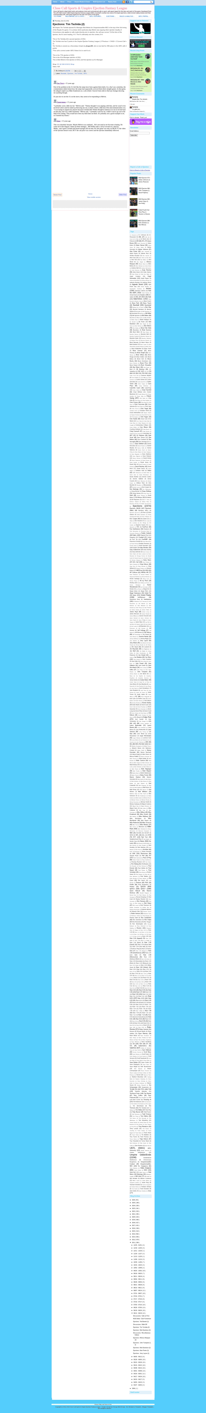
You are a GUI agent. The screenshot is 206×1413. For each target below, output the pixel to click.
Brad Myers (146, 332)
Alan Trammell (145, 251)
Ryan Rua (138, 1039)
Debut (149, 470)
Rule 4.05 (148, 979)
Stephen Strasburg (140, 1079)
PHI (143, 855)
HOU (146, 570)
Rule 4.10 (135, 983)
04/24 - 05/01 (138, 1373)
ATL (143, 241)
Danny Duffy (140, 448)
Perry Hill (147, 874)
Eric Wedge (143, 522)
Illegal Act (146, 589)
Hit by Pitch (144, 580)
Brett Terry (148, 346)
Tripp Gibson (144, 1139)
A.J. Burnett (133, 235)
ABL (140, 237)
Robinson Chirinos (136, 915)
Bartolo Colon (138, 301)
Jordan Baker (144, 680)
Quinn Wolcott (135, 891)
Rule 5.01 (132, 988)
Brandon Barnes (134, 334)
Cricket (131, 433)
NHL (143, 835)
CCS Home (57, 16)
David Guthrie (133, 462)
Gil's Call (135, 562)
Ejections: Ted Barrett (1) (141, 1321)
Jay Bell (147, 622)
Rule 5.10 (145, 994)
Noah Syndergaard (134, 851)
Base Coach (147, 301)
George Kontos (141, 556)
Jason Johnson (145, 618)
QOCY (143, 889)
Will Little (138, 1176)
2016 (133, 1228)
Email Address (134, 131)
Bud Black (136, 367)
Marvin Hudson (135, 777)
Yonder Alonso (135, 1186)
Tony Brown (139, 1124)
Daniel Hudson (141, 445)
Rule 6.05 (148, 1000)
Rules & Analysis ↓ (127, 16)
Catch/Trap (148, 388)
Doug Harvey (137, 493)
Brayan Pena (135, 340)
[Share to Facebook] (85, 71)
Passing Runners (137, 862)
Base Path (135, 303)
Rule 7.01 (148, 1004)
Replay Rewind (140, 899)
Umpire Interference (137, 1152)
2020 (133, 1217)
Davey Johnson (137, 458)
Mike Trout (135, 824)
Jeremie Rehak (143, 636)
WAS (145, 1170)
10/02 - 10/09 (138, 1268)
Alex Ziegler (140, 261)
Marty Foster (144, 775)
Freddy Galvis (133, 545)
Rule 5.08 (148, 992)
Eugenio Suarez (141, 525)
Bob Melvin (147, 326)
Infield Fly (148, 593)
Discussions (147, 485)
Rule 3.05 (135, 973)
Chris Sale (148, 406)
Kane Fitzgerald (145, 696)
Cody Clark (146, 421)
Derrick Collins (146, 476)
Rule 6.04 (139, 1000)
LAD (134, 723)
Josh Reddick (134, 690)
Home (90, 194)
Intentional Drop (135, 599)
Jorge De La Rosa (144, 682)
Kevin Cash (145, 704)
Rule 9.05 (146, 1025)
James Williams (133, 615)
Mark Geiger (137, 762)
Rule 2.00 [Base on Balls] (142, 940)
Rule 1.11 (137, 932)
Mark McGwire (137, 766)
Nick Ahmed (139, 843)
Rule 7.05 (142, 1008)
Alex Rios (148, 257)
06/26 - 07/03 (138, 1307)
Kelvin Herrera (138, 700)
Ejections (70, 73)
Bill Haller (138, 311)
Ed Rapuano (135, 499)
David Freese (145, 460)
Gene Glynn (133, 553)
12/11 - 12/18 (138, 1251)
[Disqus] (90, 106)
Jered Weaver (133, 636)
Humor (147, 582)
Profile (132, 884)
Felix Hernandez (134, 531)
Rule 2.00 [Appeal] (136, 938)
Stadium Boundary (137, 1077)
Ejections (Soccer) (134, 512)
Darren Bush (141, 450)
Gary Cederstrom (135, 549)
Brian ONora (140, 355)
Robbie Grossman (134, 907)
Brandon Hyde (134, 338)
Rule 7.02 (136, 1006)
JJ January (144, 601)
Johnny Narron (133, 673)
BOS (143, 297)
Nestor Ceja (133, 841)
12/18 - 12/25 (138, 1248)
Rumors (132, 1031)
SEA (140, 1044)
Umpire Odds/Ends (140, 1154)
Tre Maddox (145, 1134)
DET (131, 435)
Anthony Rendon (135, 282)
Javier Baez (139, 622)
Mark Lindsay (143, 764)
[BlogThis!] (80, 71)
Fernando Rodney (134, 533)
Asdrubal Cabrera (140, 290)
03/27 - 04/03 (138, 1385)
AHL (146, 237)
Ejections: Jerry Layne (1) (141, 1353)
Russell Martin (141, 1031)
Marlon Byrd (135, 773)
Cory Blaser (144, 427)
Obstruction (144, 853)
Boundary (136, 330)
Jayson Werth (140, 624)
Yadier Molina (145, 1180)
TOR (149, 1089)
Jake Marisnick (141, 605)
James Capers (135, 609)
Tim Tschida (79, 73)
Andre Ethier (148, 266)
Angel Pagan (145, 278)
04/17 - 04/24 (138, 1376)
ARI (137, 241)
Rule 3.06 (143, 973)
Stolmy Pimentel (141, 1085)
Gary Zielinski (136, 551)
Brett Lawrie (143, 344)
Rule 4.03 (133, 979)
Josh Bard (134, 688)
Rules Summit (143, 1029)
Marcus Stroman (145, 756)
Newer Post (57, 195)
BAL (137, 297)
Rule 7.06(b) (139, 1010)
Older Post (122, 194)
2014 (133, 1234)
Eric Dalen (144, 518)
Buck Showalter (146, 365)
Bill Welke (145, 315)
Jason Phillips (142, 620)
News (142, 841)
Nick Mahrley (141, 847)
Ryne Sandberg (146, 1041)
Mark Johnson (145, 762)
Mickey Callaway (135, 804)
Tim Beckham (147, 1101)
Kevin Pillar (139, 711)
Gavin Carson (146, 551)
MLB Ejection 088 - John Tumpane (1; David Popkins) (144, 190)
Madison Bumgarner (137, 746)
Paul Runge (141, 870)
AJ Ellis (136, 239)
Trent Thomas (144, 1136)
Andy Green (136, 272)
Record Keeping (141, 897)
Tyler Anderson (133, 1143)
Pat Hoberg (134, 864)
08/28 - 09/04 (138, 1282)
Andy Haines (147, 272)
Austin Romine (145, 292)
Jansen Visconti (143, 615)
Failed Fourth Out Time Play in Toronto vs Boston (144, 212)
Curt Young (138, 433)
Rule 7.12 (133, 1015)
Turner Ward (145, 1141)
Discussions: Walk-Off (140, 1324)
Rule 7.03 (145, 1006)
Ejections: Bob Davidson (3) (142, 1330)
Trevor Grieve (133, 1139)
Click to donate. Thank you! (138, 117)
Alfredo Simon (142, 264)
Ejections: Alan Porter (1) (141, 1350)
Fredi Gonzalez (143, 545)
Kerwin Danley (146, 703)
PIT (150, 855)
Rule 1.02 (143, 930)
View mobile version (94, 197)
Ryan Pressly (142, 1037)
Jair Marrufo (142, 603)
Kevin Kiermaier (142, 709)
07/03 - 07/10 (138, 1305)
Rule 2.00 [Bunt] (135, 942)
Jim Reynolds (134, 649)
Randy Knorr (133, 895)
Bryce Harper (134, 365)
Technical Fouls (135, 1093)
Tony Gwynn (148, 1124)
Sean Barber (134, 1062)
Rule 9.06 (132, 1027)
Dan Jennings (143, 441)
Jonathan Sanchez (143, 678)
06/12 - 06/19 (138, 1313)
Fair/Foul (145, 527)
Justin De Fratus (140, 692)
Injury (134, 595)
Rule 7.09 (136, 1012)
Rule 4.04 (140, 979)
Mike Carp (142, 810)
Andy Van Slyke (145, 274)
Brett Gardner (134, 344)
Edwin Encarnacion (146, 503)
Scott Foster (145, 1054)
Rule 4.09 (148, 981)
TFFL (142, 1089)
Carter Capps (141, 383)
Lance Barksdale (136, 725)
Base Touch (147, 303)
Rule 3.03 (148, 971)
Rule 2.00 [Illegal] (141, 950)
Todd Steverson (136, 1114)
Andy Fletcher (146, 270)
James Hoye (134, 612)
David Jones (144, 462)
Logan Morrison (137, 738)
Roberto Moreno (146, 909)
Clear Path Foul (146, 414)
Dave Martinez (146, 454)
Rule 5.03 (147, 988)
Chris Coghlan (145, 400)
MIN (136, 744)
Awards (142, 295)
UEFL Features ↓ (95, 16)
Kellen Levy (141, 698)
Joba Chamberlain (141, 653)
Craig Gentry (146, 431)
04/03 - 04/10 (138, 1382)
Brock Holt (140, 359)
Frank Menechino (146, 541)
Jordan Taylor (133, 682)
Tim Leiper (148, 1103)
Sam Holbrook (146, 1050)
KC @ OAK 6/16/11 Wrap (65, 64)
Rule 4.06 (134, 981)
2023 (133, 1208)
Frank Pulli (134, 543)
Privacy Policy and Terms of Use (103, 1404)
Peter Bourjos (133, 878)
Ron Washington (137, 924)
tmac (149, 1191)
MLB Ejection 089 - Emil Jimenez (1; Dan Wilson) (144, 223)
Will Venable (133, 1178)
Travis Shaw (147, 1132)
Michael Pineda (145, 799)
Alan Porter (133, 251)
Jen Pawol (146, 634)
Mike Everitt (144, 814)
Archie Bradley (145, 286)
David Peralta (142, 464)
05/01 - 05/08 (138, 1371)
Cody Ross (133, 423)
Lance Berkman (142, 727)
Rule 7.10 (145, 1012)
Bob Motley (136, 328)
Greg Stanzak (141, 566)
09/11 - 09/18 (138, 1276)
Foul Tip (135, 539)
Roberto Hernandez (135, 909)
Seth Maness (138, 1068)
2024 (133, 1205)
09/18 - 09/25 (138, 1273)
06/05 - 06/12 (138, 1356)
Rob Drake (147, 903)
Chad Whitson (137, 392)
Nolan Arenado (146, 851)
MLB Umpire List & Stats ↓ (75, 16)
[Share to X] (82, 71)
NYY (134, 837)
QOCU (132, 889)
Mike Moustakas (135, 818)
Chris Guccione (139, 404)
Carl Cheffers (135, 377)
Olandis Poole (134, 855)
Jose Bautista (142, 684)
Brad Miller (136, 332)
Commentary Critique (142, 425)
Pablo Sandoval (137, 857)
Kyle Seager (142, 721)
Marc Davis (145, 754)
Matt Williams (142, 791)
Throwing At (147, 1099)
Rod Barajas (146, 915)
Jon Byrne (143, 673)
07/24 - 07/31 (138, 1296)
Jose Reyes (148, 686)
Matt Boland (140, 783)
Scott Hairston (133, 1056)
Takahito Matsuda (141, 1091)
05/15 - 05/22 (138, 1365)
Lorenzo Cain (147, 738)
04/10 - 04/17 (138, 1379)
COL (140, 373)
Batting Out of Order (138, 307)
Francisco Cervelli (135, 541)
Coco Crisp (139, 421)
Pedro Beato (142, 872)
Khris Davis (143, 713)
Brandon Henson (145, 336)
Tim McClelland (138, 1106)
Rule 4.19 (146, 986)
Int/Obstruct (141, 597)
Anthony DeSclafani (135, 280)
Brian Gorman (137, 350)
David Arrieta (147, 458)
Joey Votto (135, 661)
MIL (131, 744)
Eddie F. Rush (145, 499)
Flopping (132, 537)
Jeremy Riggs (144, 638)
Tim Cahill (133, 1103)
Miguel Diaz (136, 806)
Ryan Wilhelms (135, 1041)
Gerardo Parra (147, 558)
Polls (146, 882)
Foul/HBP (145, 539)
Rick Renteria (141, 901)
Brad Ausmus (146, 330)
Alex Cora (133, 257)
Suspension (145, 1087)
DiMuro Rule (140, 483)
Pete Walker (144, 876)
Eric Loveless (133, 522)
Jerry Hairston (133, 640)
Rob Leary (135, 905)
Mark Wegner (146, 771)
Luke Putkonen (140, 742)
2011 (133, 1242)
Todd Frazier (147, 1112)
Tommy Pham (143, 1122)
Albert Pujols (134, 253)
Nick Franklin (142, 845)
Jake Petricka (147, 607)
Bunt (131, 369)
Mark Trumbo (136, 771)
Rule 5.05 (142, 990)
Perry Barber (139, 874)
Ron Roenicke (137, 922)
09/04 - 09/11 (138, 1279)
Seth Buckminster (145, 1066)
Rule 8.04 (134, 1021)
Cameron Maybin (146, 375)
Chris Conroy (134, 402)
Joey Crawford (146, 659)
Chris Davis (144, 402)
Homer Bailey (140, 582)
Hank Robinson (134, 574)
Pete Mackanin (134, 876)
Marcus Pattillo (134, 756)
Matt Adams (141, 779)
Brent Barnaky (134, 342)
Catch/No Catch (135, 388)
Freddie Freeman (144, 543)
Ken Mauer (148, 700)
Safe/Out (133, 1048)
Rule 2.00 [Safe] (134, 965)
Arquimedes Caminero (136, 288)
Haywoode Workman (135, 576)
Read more (139, 65)
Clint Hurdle (133, 419)
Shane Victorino (145, 1070)
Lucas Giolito (135, 740)
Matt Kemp (133, 789)
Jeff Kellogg (141, 630)
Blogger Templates (148, 1407)
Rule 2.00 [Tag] (134, 969)
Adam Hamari (140, 245)
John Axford (144, 661)
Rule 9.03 (132, 1025)
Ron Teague (147, 922)
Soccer (138, 1074)
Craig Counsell (134, 431)
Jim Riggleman (145, 649)
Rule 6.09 (139, 1004)
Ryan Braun (133, 1035)
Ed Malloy (148, 497)
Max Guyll (143, 793)
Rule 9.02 (146, 1023)
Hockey (132, 582)
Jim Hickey (148, 644)
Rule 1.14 (136, 934)
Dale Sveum (141, 437)
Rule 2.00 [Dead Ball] (144, 944)
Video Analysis (145, 1168)
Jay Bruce (132, 624)
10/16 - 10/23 (138, 1265)
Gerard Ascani (138, 558)
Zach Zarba (133, 1191)
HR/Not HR (144, 572)
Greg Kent (132, 566)
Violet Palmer (137, 1170)
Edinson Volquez (134, 501)
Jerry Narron (143, 642)
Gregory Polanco (140, 568)
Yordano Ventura (146, 1186)
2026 (133, 1200)
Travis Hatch (138, 1132)
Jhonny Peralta (139, 644)
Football (141, 537)
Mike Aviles (143, 808)
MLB (142, 744)
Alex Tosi (134, 259)
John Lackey (143, 667)
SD (134, 1044)
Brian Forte (147, 348)
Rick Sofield (138, 903)
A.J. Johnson (142, 235)
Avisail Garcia (134, 295)
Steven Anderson (139, 1083)
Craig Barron (146, 429)
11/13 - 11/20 (138, 1256)
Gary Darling (147, 549)
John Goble (142, 665)
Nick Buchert (133, 845)
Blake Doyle (135, 319)
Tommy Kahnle (133, 1122)
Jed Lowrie (134, 626)
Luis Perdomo (143, 740)
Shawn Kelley (142, 1072)
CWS (146, 373)
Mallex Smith (140, 750)
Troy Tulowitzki (134, 1141)
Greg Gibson (144, 564)
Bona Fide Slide (146, 328)
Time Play (148, 1110)
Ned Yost (144, 837)
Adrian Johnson (143, 249)
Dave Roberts (147, 456)
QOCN (143, 886)
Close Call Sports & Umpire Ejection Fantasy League (90, 7)
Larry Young (142, 731)
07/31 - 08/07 (138, 1293)
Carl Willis (143, 377)
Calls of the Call (134, 375)
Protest (132, 886)
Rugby (136, 930)
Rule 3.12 (137, 975)
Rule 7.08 (148, 1010)
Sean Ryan (146, 1064)
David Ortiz (133, 464)
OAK (133, 853)
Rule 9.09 (141, 1027)
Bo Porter (142, 321)
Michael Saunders (134, 802)
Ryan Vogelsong (147, 1039)
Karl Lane (133, 698)
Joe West (148, 657)
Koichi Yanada (142, 715)
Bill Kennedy (133, 313)
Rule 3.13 (144, 975)
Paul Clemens (142, 866)
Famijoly (135, 97)
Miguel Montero (145, 806)
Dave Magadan (136, 454)
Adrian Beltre (140, 247)
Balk (149, 297)
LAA (149, 721)
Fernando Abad (145, 531)
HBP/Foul (139, 570)
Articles (148, 288)
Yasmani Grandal (135, 1184)
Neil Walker (146, 839)
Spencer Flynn (147, 1074)
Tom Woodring (143, 1120)
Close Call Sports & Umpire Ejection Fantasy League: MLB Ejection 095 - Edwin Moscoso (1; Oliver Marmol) (138, 111)
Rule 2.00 (145, 936)
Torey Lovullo (134, 1128)
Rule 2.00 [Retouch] (142, 963)
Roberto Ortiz (136, 911)
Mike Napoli (144, 820)
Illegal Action (134, 591)
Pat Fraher (148, 862)
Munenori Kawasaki (144, 831)
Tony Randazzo (143, 1126)
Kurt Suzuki (139, 719)
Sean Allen (146, 1060)
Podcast (138, 882)
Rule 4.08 (141, 981)
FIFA (138, 527)
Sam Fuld (137, 1050)
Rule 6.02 (141, 998)
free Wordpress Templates (134, 1407)
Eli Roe (143, 512)
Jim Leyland (145, 647)
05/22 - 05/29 (138, 1362)
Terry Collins (138, 1095)
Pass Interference (146, 859)
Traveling (132, 1130)
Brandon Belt (145, 334)
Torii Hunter (146, 1128)
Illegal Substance (135, 593)
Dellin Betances (137, 472)
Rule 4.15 (137, 986)
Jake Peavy (139, 607)
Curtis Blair (146, 433)
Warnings (140, 1174)
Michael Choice (135, 799)
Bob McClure (138, 325)
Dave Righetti (136, 456)
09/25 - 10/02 (138, 1270)
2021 (133, 1214)
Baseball (64, 73)
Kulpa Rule (147, 717)
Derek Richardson (144, 474)
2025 (133, 1203)
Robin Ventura (135, 913)
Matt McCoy (143, 789)
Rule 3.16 (137, 977)
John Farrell (140, 663)
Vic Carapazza (143, 1166)
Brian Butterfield (136, 348)
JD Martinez (136, 601)
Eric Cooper (133, 518)
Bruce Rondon (133, 363)
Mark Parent (135, 769)
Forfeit (149, 537)
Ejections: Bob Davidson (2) (142, 1347)
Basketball (148, 305)
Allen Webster (139, 266)
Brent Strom (145, 342)
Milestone (141, 826)
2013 (133, 1237)
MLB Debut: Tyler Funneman (142, 1318)
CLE (134, 373)
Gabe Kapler (133, 547)
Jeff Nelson (147, 632)
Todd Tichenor (146, 1114)
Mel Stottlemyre (142, 795)
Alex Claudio (145, 255)
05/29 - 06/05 (138, 1359)
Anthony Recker (145, 280)
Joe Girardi (141, 655)
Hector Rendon (145, 576)
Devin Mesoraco (141, 481)
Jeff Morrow (138, 632)
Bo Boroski (133, 321)
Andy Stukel (135, 274)
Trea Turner (133, 1136)
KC (136, 696)
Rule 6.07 (143, 1002)
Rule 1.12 (144, 932)
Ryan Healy (133, 1037)
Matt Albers (148, 779)
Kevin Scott (148, 711)
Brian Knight (141, 352)
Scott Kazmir (142, 1056)
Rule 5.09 (135, 994)
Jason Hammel (134, 618)
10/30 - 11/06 (138, 1262)
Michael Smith (145, 802)
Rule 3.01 (140, 971)
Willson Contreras (145, 1178)
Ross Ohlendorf (141, 926)
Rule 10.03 (137, 936)
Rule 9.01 (137, 1023)
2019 (133, 1220)
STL (131, 1046)
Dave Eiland (138, 452)
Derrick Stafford (138, 478)
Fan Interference (135, 529)
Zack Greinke (142, 1191)
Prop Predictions (143, 884)
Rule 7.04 (133, 1008)
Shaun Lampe (133, 1072)
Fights (134, 535)
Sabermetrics (143, 1046)
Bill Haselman (146, 311)
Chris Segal (144, 408)
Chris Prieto (140, 406)
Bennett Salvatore (138, 309)
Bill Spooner (136, 315)
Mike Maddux (133, 816)
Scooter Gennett (137, 1052)
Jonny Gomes (134, 680)
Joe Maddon (138, 657)
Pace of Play (147, 858)
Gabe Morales (143, 547)
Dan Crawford (142, 439)
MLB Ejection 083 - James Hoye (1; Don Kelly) (144, 201)
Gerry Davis (147, 560)
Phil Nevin (141, 880)
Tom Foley (135, 1116)
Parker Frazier (136, 859)
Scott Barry (147, 1052)
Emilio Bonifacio (141, 514)
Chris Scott (135, 408)
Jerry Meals (133, 643)
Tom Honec (133, 1118)
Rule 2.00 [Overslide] (136, 961)
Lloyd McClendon (145, 736)
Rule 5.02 (139, 988)
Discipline (139, 485)
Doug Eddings (146, 491)
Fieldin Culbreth (146, 533)
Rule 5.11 (133, 996)
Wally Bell (133, 1172)
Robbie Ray (145, 907)
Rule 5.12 (141, 996)
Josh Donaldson (144, 688)
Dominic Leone (136, 487)
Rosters (139, 928)
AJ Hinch (143, 239)
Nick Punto (138, 849)
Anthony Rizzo (146, 282)
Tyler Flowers (139, 1145)
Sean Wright (133, 1066)
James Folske (145, 609)
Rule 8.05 (142, 1021)
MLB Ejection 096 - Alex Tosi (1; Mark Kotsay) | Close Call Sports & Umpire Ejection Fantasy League (138, 101)
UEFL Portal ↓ (144, 16)
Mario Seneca (133, 758)
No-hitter (145, 849)
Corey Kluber (133, 427)
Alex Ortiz (141, 257)
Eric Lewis (146, 520)
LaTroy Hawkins (144, 723)
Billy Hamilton (148, 317)
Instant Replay (146, 595)
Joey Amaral (136, 659)
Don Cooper (145, 487)
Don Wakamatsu (147, 489)
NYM (149, 835)
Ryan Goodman (145, 1035)
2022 (133, 1211)
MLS (149, 744)
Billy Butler (132, 317)
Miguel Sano (133, 808)
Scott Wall (139, 1060)
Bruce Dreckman (143, 361)
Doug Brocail (135, 491)
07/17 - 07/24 (138, 1299)
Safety (142, 1048)
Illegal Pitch (144, 591)
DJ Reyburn (140, 435)
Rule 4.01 (146, 977)
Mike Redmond (134, 822)
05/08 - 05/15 (138, 1368)
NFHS (131, 835)
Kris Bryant (137, 717)
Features (146, 529)
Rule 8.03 (148, 1019)
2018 (133, 1222)
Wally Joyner (142, 1172)
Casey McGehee (143, 385)
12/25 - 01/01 (138, 1245)
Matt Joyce (146, 787)
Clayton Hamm (147, 412)
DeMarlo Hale (140, 470)
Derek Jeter (133, 474)
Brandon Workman (146, 338)
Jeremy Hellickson (134, 638)
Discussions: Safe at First (141, 1316)
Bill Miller (148, 313)
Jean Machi (148, 624)
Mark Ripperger (146, 769)
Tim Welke (139, 1110)
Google (103, 1407)
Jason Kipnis (133, 620)
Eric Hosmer (138, 520)
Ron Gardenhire (146, 917)
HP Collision (134, 572)
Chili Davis (142, 398)
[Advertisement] (78, 204)
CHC (139, 371)
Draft (131, 495)
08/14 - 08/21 (138, 1288)
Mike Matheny (143, 816)
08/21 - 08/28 (138, 1285)
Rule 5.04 (133, 990)
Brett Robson (140, 346)
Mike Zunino (133, 826)
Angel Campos (135, 276)
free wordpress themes (104, 1408)
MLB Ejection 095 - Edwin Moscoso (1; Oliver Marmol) (137, 82)
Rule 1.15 (144, 934)
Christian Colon (133, 410)
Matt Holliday (138, 787)
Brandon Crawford (134, 336)
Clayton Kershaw (135, 414)
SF (147, 1044)
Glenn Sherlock (134, 564)
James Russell (145, 613)
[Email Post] (74, 71)
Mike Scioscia (146, 822)
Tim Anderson (137, 1101)
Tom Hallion (144, 1116)
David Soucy (141, 468)
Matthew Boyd (133, 793)
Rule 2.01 (146, 969)
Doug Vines (146, 493)
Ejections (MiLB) (135, 508)
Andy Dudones (135, 270)
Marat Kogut (136, 754)
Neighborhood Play (135, 839)
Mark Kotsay (133, 764)
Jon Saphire (139, 676)
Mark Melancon (147, 766)
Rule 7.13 (141, 1015)
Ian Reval (138, 589)
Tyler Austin (143, 1143)
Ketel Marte (136, 704)
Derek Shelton (134, 476)
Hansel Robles (145, 574)
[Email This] (77, 71)
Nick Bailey (146, 843)
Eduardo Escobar (134, 503)
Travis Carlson (141, 1130)
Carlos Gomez (140, 379)
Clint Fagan (144, 417)
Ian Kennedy (144, 587)
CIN (150, 371)
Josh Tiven (143, 690)
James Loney (145, 611)
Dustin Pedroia (141, 495)
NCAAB (138, 833)
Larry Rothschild (140, 729)
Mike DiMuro (141, 812)
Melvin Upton (139, 797)
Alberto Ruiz (145, 253)
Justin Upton (141, 694)
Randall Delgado (144, 893)
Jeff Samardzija (136, 634)
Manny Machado (146, 752)
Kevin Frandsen (142, 706)
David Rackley (139, 466)
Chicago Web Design (119, 1407)
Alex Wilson (143, 259)
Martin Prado (135, 775)
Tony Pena (134, 1126)
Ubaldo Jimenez (145, 1150)
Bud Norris (146, 367)
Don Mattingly (134, 489)
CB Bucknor (140, 369)
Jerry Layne (144, 640)
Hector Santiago (135, 578)
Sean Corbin (145, 1062)
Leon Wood (140, 733)
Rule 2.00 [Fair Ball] (139, 946)
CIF (145, 371)
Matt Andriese (134, 781)
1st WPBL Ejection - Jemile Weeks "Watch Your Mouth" (136, 57)
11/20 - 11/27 (138, 1253)
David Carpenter (136, 460)
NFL (137, 835)
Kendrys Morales (136, 702)
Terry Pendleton (143, 1097)
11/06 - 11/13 (138, 1259)
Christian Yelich (144, 410)
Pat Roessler (133, 866)
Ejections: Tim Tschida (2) (141, 1327)
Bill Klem (141, 313)
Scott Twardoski (141, 1058)
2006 (133, 1388)
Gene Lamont (142, 553)
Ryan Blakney (143, 1033)
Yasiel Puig (145, 1182)
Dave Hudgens (147, 452)
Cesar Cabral (136, 390)
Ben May (148, 307)
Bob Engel (143, 323)
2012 (133, 1239)
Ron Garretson (137, 919)
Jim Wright (142, 651)
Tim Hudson (141, 1103)
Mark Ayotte (142, 758)
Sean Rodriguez (135, 1064)
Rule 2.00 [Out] (145, 959)
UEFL (85, 73)
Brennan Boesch (145, 340)
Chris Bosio (137, 400)
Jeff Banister (142, 626)
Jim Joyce (134, 647)
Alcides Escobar (135, 255)
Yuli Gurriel (135, 1188)
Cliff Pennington (134, 416)
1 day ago (132, 104)
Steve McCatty (141, 1081)
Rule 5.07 (139, 992)
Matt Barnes (144, 781)
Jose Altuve (133, 684)
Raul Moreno (142, 895)
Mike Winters (144, 824)
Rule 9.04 (139, 1025)
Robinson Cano (147, 913)
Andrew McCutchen (146, 268)
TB (131, 1089)
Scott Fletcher (136, 1054)
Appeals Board (137, 284)
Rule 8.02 (139, 1019)
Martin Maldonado (145, 773)
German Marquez (136, 560)
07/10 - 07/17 (138, 1302)
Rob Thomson (144, 905)
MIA (147, 742)
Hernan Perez (133, 580)
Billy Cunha (139, 317)
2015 (133, 1231)
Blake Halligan (144, 319)
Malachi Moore (136, 748)
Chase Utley (140, 396)
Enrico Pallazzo (145, 516)
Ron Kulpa (147, 919)
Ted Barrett (147, 1093)
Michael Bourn (147, 797)
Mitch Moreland (142, 828)
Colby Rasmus (142, 423)
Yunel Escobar (144, 1188)
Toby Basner (136, 1112)
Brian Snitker (140, 357)
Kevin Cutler (133, 706)
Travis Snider (135, 1134)
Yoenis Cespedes (146, 1184)
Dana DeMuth (139, 443)
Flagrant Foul (144, 535)
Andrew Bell (135, 268)
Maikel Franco (147, 746)
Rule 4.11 (143, 983)
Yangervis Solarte (134, 1182)
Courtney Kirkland (135, 429)
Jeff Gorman (141, 628)
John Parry (140, 669)
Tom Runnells (142, 1118)
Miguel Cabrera (146, 804)
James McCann (134, 613)
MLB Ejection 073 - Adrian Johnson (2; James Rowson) (144, 180)
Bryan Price (144, 363)
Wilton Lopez (136, 1180)
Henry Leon (146, 578)
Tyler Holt (147, 1145)
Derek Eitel (146, 472)
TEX (136, 1089)
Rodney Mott (134, 917)
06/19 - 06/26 (138, 1310)
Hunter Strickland (135, 585)
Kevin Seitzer (135, 713)
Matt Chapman (142, 785)
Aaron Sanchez (141, 243)
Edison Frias (145, 501)
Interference (147, 599)
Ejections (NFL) (143, 510)
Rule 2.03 (132, 971)
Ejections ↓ (110, 16)
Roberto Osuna (147, 911)
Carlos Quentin (141, 381)
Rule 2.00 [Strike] (142, 967)
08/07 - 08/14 (138, 1290)
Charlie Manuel (142, 394)
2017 (133, 1225)
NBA (131, 833)
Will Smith (147, 1176)
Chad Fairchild (146, 390)
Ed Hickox (139, 497)
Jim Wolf (133, 651)
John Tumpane (142, 671)
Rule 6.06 (135, 1002)
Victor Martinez (134, 1168)
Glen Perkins (146, 562)
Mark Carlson (140, 760)
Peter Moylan (142, 878)
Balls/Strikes (138, 299)
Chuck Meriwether (135, 412)
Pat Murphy (145, 864)
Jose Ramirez (139, 686)
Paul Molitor (141, 868)
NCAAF (147, 833)
